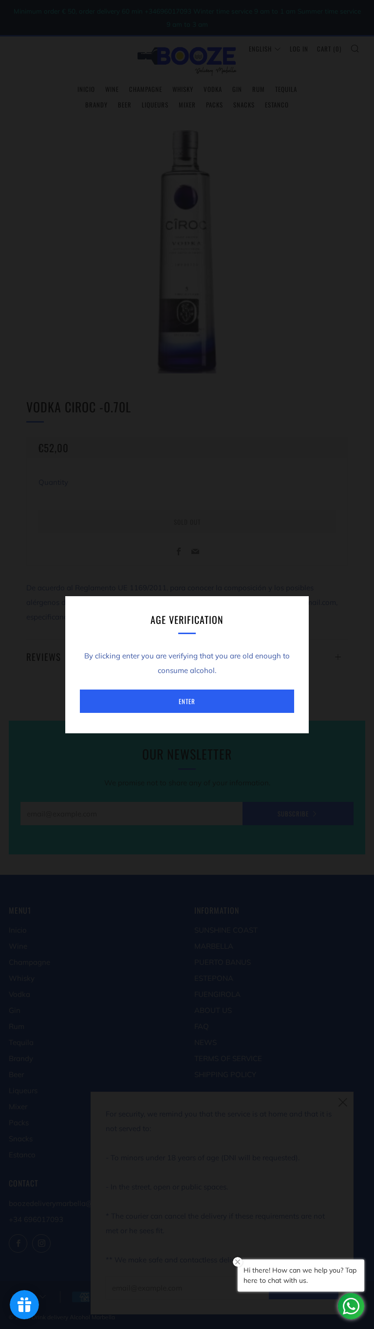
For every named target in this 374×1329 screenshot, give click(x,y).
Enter (187, 701)
